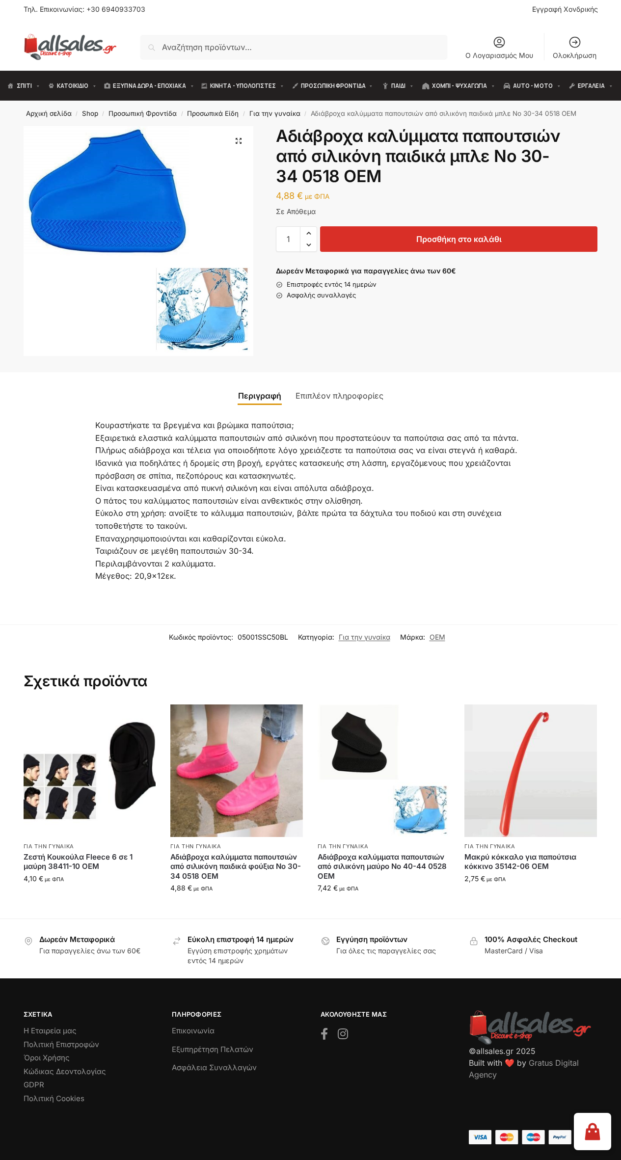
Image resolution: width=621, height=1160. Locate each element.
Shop (90, 113)
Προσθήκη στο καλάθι (459, 239)
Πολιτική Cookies (54, 1098)
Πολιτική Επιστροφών (61, 1044)
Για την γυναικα (49, 846)
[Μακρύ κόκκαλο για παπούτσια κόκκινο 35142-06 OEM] (530, 770)
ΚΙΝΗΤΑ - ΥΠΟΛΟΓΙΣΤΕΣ (243, 85)
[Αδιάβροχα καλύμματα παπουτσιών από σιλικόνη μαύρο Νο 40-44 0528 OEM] (384, 770)
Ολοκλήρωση (574, 55)
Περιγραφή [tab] (259, 396)
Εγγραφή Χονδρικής (565, 9)
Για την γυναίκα (274, 113)
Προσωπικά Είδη (213, 113)
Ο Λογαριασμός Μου (499, 55)
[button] (238, 141)
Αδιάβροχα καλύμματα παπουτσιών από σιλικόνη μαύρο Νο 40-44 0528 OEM (382, 866)
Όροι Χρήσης (47, 1057)
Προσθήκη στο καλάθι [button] (90, 899)
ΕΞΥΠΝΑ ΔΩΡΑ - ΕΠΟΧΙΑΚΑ (149, 85)
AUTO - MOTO (533, 85)
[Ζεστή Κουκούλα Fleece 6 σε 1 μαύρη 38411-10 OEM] (90, 770)
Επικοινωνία (193, 1030)
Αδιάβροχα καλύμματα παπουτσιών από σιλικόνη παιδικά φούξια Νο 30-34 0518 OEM (235, 866)
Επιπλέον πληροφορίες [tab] (339, 396)
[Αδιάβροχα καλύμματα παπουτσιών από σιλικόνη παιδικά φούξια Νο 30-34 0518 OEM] (236, 770)
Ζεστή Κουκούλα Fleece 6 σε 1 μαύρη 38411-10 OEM (78, 861)
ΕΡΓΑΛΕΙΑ (591, 85)
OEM (437, 637)
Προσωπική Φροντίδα (142, 113)
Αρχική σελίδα (49, 113)
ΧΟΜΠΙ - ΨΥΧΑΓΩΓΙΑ (459, 85)
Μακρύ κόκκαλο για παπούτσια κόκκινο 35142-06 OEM (520, 861)
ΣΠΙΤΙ (24, 85)
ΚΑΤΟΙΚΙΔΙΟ (73, 85)
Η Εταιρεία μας (50, 1030)
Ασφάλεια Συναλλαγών (214, 1067)
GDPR (34, 1084)
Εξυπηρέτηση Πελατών (212, 1049)
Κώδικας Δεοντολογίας (65, 1071)
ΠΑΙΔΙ (398, 85)
